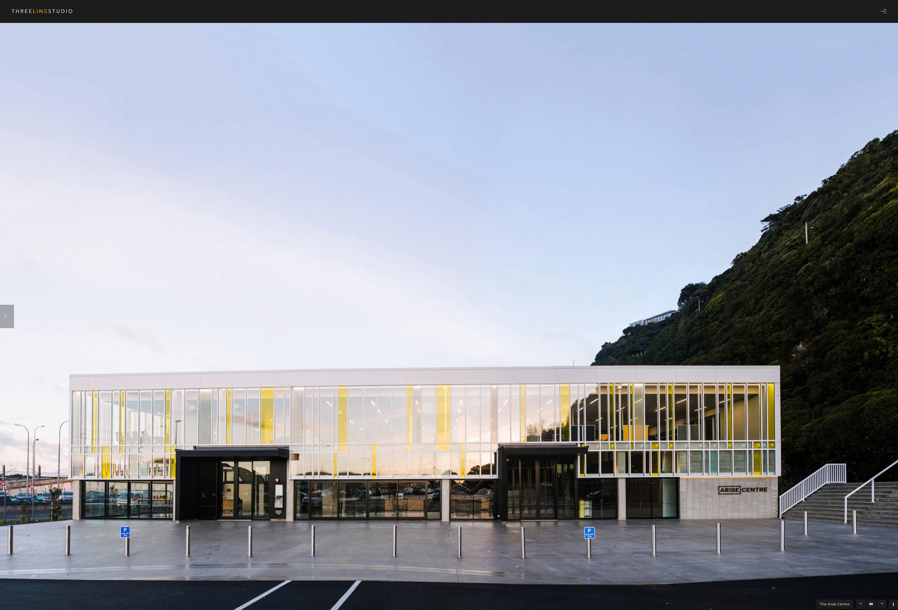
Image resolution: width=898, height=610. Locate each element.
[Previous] (7, 316)
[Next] (891, 316)
